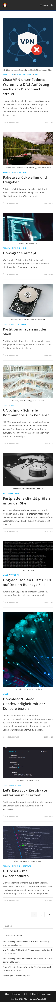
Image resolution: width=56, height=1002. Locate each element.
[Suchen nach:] (51, 5)
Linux (18, 75)
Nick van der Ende (26, 319)
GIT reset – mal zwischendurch (16, 873)
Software (28, 866)
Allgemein (8, 75)
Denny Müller (26, 488)
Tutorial (22, 324)
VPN (36, 75)
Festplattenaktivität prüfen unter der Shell (26, 500)
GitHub (26, 994)
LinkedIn (35, 994)
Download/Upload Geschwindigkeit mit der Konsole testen (24, 704)
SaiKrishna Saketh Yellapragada (26, 167)
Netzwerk (28, 75)
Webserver (15, 785)
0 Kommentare (12, 122)
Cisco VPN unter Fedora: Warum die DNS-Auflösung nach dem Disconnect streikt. (26, 86)
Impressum (46, 994)
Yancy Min (26, 861)
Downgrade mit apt (19, 253)
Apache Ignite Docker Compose (16, 975)
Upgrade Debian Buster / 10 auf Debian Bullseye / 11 (27, 582)
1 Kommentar (11, 203)
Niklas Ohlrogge (26, 400)
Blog (7, 994)
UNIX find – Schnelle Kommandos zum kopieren (26, 412)
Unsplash (47, 167)
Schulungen (16, 994)
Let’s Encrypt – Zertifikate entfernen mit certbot (25, 792)
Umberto (27, 689)
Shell (26, 172)
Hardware (8, 493)
